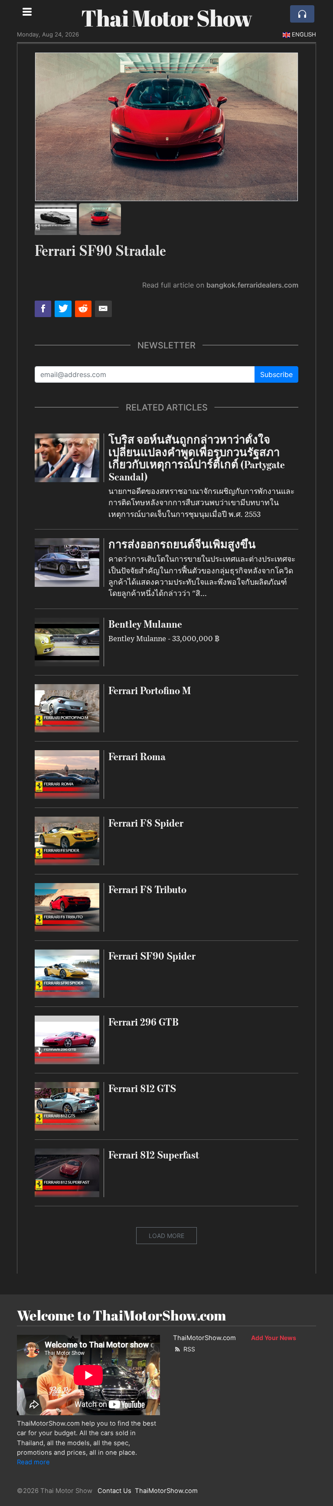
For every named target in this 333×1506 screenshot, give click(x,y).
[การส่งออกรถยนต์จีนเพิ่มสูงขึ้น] (67, 561)
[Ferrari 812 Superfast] (67, 1172)
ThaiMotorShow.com (204, 1338)
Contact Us (114, 1491)
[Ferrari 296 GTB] (67, 1039)
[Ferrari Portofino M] (67, 707)
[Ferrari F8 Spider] (67, 840)
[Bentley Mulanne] (67, 641)
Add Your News (273, 1337)
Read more (33, 1462)
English (304, 34)
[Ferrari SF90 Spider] (67, 973)
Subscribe (276, 374)
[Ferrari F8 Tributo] (67, 906)
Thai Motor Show (166, 18)
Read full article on (220, 285)
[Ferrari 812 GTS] (67, 1105)
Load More (166, 1235)
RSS (188, 1349)
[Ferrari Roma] (67, 774)
